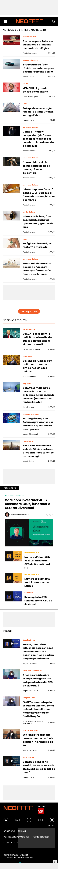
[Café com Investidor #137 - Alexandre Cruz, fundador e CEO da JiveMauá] (29, 532)
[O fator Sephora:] (11, 188)
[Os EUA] (11, 333)
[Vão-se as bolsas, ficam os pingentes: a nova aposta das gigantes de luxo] (11, 215)
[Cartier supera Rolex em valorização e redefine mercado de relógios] (11, 40)
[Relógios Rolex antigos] (11, 243)
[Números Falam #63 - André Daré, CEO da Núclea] (13, 578)
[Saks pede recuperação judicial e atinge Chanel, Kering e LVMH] (11, 107)
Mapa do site (11, 842)
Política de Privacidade (16, 836)
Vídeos (7, 631)
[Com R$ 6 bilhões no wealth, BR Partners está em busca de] (11, 761)
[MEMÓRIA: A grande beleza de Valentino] (11, 87)
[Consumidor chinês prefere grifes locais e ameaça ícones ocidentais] (11, 161)
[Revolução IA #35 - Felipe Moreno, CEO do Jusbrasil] (13, 596)
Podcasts (10, 488)
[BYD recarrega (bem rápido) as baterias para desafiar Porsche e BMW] (11, 64)
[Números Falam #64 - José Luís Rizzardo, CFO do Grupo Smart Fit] (13, 556)
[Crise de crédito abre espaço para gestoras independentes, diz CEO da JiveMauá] (11, 674)
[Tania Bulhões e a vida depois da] (11, 263)
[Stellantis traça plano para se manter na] (11, 734)
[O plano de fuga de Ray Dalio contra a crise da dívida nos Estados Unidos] (11, 360)
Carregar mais (29, 311)
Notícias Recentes (15, 320)
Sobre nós (9, 831)
